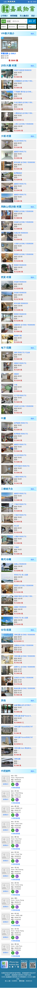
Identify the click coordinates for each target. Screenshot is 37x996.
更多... (33, 34)
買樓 (3, 21)
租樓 (8, 21)
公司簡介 (4, 16)
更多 (33, 16)
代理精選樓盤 (15, 787)
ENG (35, 2)
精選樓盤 (13, 16)
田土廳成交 (24, 16)
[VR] (9, 44)
